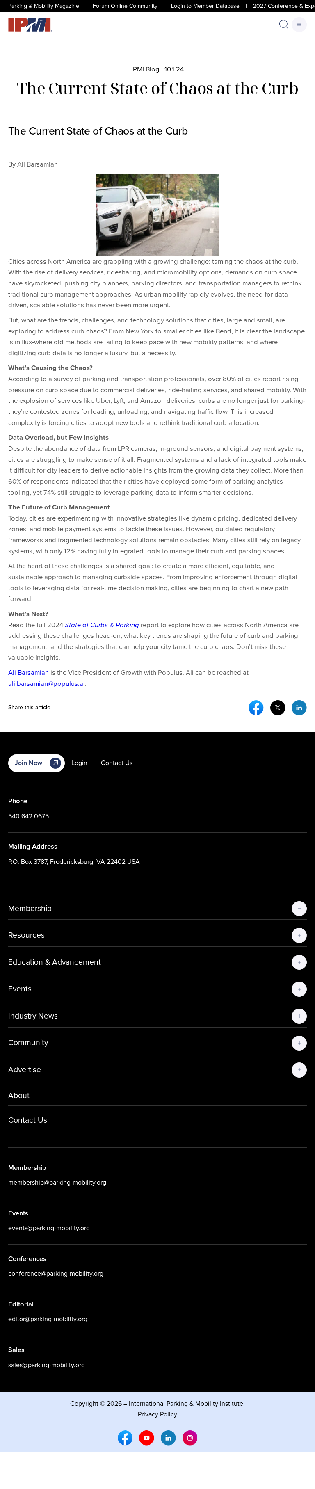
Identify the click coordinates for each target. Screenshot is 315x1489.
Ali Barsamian (28, 672)
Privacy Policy (157, 1414)
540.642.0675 (28, 816)
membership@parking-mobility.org (57, 1182)
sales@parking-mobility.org (46, 1365)
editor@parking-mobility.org (47, 1319)
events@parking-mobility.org (49, 1228)
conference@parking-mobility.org (55, 1273)
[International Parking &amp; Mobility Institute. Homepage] (30, 25)
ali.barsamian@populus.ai (46, 683)
